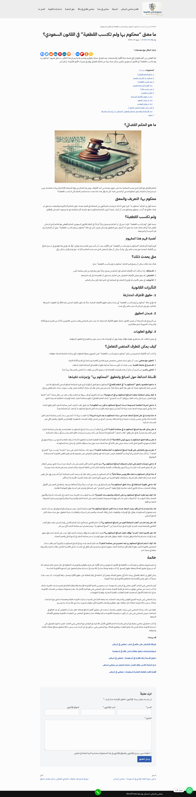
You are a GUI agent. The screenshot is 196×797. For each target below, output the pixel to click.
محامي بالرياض (157, 793)
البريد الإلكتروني (109, 707)
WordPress (131, 793)
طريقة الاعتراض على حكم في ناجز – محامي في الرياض (134, 644)
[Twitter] (47, 54)
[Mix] (69, 54)
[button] (189, 790)
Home (154, 26)
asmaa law (145, 39)
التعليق (148, 718)
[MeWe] (64, 54)
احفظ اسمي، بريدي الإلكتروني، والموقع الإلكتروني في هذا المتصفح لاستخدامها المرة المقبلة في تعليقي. (112, 753)
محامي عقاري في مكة (86, 9)
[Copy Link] (91, 54)
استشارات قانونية (55, 9)
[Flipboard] (82, 54)
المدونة (115, 9)
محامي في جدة (103, 9)
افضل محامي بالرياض (129, 9)
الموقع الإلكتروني (73, 707)
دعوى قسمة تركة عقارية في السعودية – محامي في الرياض (132, 657)
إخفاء (141, 70)
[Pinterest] (60, 54)
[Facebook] (42, 54)
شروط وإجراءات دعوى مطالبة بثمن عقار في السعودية (134, 651)
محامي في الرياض (145, 26)
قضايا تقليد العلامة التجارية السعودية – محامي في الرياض (132, 671)
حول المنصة (70, 9)
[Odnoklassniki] (86, 54)
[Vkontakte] (78, 54)
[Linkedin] (56, 54)
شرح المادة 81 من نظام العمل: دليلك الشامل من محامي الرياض (129, 664)
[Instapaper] (73, 54)
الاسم (149, 707)
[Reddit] (51, 54)
